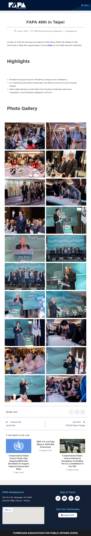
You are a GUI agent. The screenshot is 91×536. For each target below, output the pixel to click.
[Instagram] (70, 498)
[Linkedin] (77, 498)
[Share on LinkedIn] (82, 412)
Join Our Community (68, 509)
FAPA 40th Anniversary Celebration (48, 31)
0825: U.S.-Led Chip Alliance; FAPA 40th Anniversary (45, 444)
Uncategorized (71, 31)
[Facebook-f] (58, 498)
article (49, 45)
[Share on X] (71, 412)
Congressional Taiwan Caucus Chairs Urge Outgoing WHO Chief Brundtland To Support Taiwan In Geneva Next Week (18, 462)
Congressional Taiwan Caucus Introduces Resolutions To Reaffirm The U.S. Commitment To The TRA (72, 461)
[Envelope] (64, 498)
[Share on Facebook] (77, 412)
